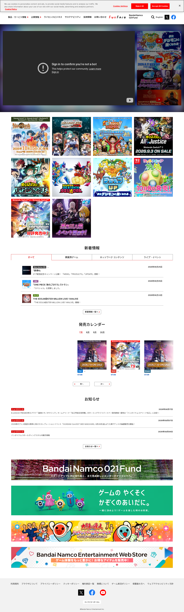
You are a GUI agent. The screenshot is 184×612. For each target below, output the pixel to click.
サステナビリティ (73, 17)
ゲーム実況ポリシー (121, 584)
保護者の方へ (139, 584)
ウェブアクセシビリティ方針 (160, 584)
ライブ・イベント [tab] (152, 257)
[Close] (180, 6)
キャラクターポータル (92, 602)
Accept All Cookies (160, 6)
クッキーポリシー (71, 584)
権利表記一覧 (88, 584)
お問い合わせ (100, 17)
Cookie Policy (11, 9)
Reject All (140, 6)
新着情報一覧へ (91, 312)
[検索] (153, 17)
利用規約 (15, 584)
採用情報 (88, 17)
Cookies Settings (120, 6)
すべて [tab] (31, 257)
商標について (103, 584)
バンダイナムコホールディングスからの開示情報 (92, 433)
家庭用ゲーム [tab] (71, 257)
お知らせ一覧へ (91, 446)
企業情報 (35, 17)
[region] (92, 6)
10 (101, 332)
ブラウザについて (29, 584)
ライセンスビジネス (53, 17)
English (159, 17)
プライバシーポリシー (50, 584)
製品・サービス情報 (17, 17)
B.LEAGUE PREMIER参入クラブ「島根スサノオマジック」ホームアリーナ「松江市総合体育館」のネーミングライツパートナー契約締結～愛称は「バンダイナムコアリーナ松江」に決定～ (92, 411)
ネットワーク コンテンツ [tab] (112, 257)
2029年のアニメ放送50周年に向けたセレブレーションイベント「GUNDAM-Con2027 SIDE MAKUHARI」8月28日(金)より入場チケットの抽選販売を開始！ (92, 422)
